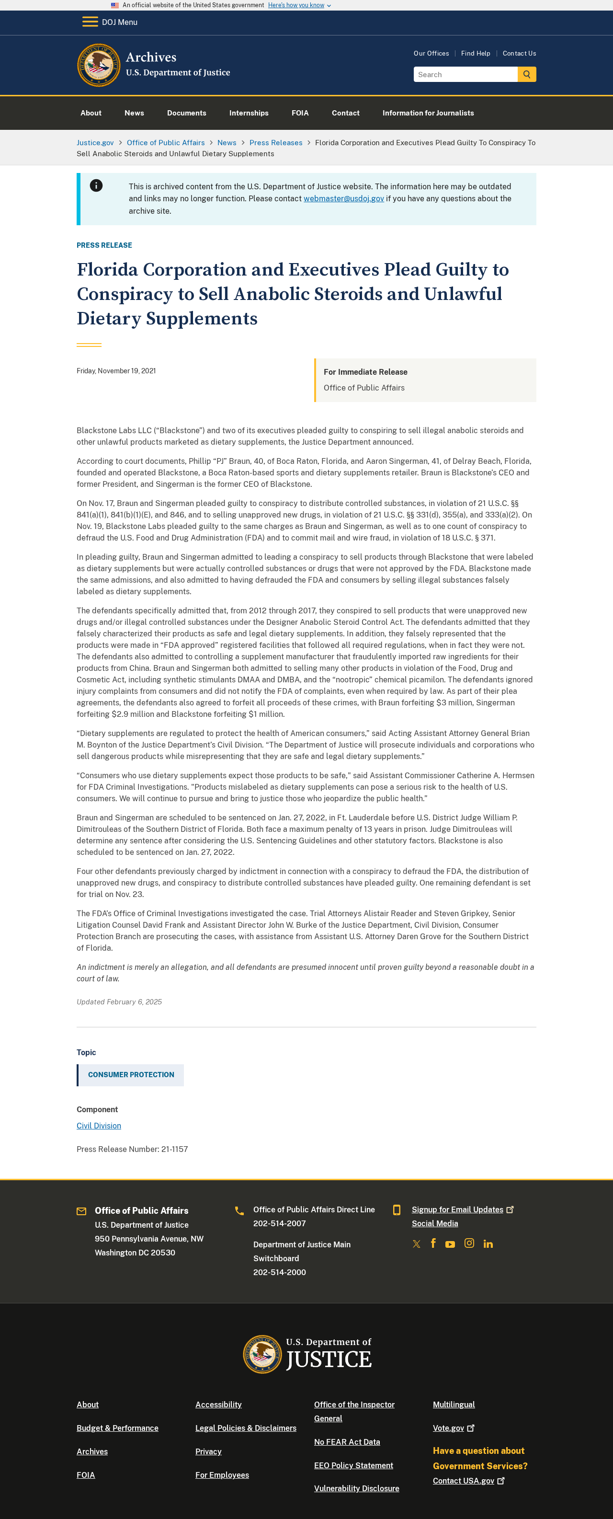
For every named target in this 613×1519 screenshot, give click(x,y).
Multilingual (454, 1404)
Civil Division (99, 1125)
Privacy (208, 1451)
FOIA (86, 1475)
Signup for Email (457, 1209)
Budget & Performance (118, 1428)
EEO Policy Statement (353, 1465)
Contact (463, 1480)
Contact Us (519, 53)
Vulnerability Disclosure (356, 1488)
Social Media (435, 1223)
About (88, 1404)
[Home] (154, 83)
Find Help (476, 53)
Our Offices (431, 53)
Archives (92, 1451)
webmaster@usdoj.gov (344, 198)
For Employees (222, 1475)
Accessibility (218, 1404)
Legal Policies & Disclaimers (245, 1428)
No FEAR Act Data (347, 1442)
